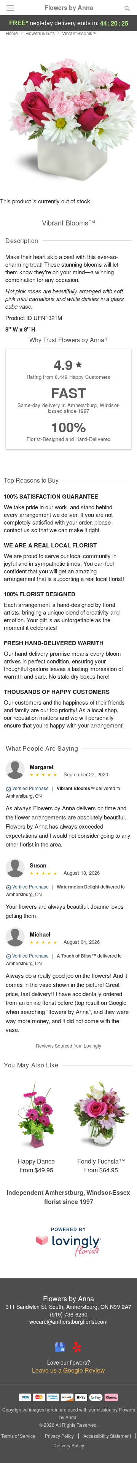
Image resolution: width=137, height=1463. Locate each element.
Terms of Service (18, 1436)
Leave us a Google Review (68, 1370)
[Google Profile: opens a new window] (60, 1347)
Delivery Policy (68, 1445)
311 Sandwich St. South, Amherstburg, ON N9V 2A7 (68, 1306)
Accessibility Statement (107, 1436)
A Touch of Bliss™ (76, 955)
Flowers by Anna (69, 8)
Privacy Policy (59, 1436)
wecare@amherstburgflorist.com (68, 1321)
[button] (120, 1445)
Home (12, 33)
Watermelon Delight (78, 886)
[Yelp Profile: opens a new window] (77, 1347)
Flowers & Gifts (40, 33)
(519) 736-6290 (69, 1314)
